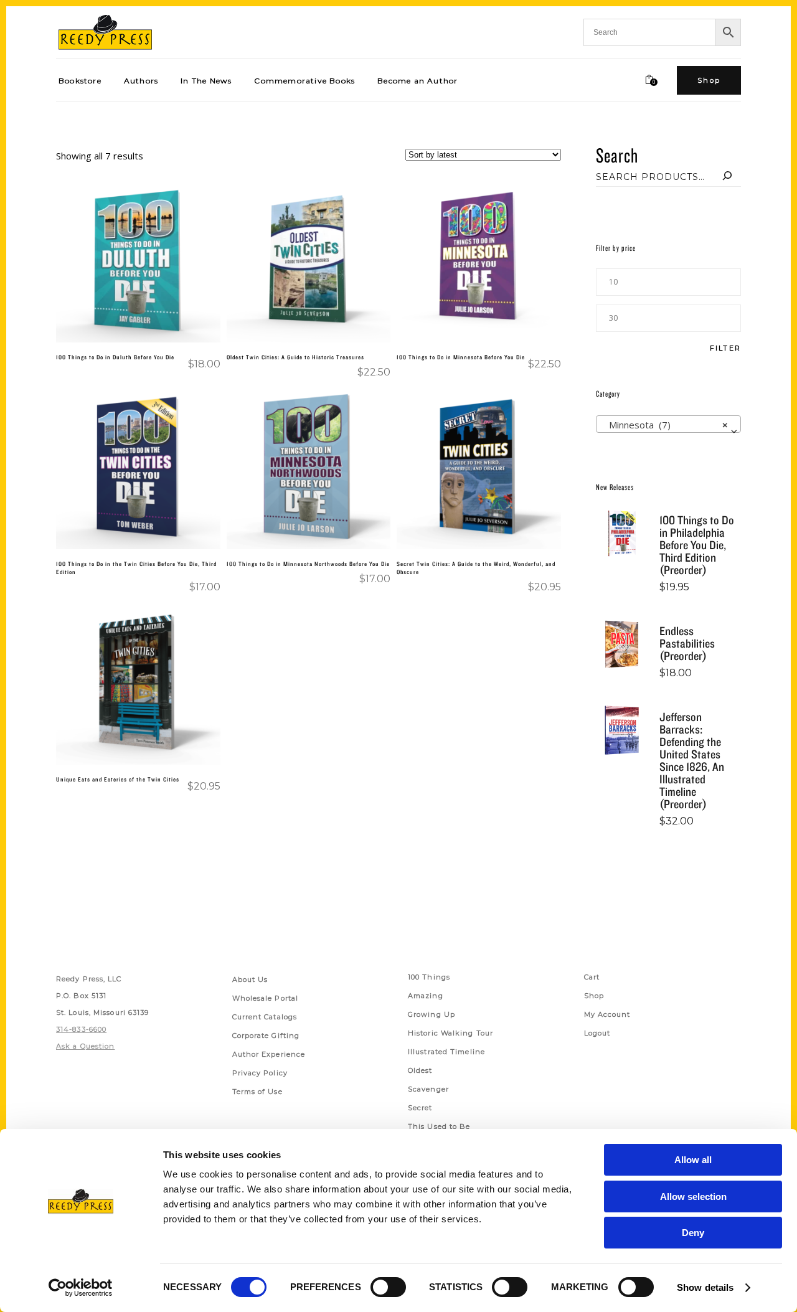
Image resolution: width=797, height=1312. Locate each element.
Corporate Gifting (266, 1035)
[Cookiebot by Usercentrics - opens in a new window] (80, 1287)
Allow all (693, 1159)
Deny (693, 1232)
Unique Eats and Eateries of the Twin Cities (117, 779)
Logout (597, 1033)
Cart (592, 977)
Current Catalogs (265, 1016)
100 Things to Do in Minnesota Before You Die (461, 357)
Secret (420, 1107)
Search (617, 155)
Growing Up (431, 1014)
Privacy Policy (260, 1073)
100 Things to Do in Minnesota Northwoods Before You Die (308, 563)
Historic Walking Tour (450, 1033)
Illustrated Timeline (446, 1051)
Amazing (425, 995)
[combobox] (668, 424)
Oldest (420, 1070)
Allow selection (693, 1196)
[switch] (388, 1287)
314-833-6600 (81, 1029)
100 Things (429, 977)
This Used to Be (439, 1126)
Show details (705, 1287)
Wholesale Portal (265, 998)
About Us (250, 979)
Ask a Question (85, 1046)
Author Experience (269, 1054)
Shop (594, 995)
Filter (725, 348)
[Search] (727, 177)
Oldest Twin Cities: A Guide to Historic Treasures (295, 357)
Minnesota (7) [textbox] (664, 424)
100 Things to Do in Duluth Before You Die (115, 357)
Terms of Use (257, 1091)
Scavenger (428, 1089)
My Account (607, 1014)
